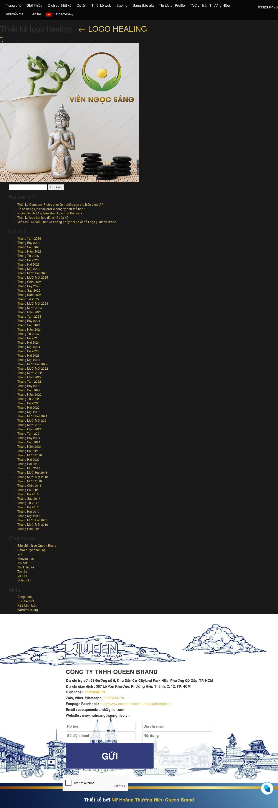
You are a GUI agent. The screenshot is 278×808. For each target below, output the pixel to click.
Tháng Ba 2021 (28, 451)
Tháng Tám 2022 (29, 381)
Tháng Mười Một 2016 (32, 524)
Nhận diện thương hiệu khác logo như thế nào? (49, 213)
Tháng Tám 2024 (29, 316)
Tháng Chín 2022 (29, 377)
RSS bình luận (27, 605)
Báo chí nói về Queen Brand (36, 545)
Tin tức (164, 5)
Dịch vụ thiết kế (59, 5)
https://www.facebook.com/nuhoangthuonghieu (136, 703)
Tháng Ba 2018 (28, 494)
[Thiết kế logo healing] (69, 112)
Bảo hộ (121, 5)
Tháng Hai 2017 (28, 511)
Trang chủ (13, 5)
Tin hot (22, 563)
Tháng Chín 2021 (29, 429)
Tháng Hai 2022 (28, 407)
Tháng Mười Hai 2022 (32, 364)
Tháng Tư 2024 (28, 333)
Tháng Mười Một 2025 (32, 277)
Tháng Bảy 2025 (28, 286)
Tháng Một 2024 (28, 346)
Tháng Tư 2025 (28, 299)
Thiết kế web (101, 5)
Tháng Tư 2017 (28, 503)
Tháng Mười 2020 (29, 455)
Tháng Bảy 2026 (28, 242)
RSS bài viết (25, 601)
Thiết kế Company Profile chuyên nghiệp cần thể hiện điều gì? (60, 204)
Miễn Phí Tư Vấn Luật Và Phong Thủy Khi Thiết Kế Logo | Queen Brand (66, 222)
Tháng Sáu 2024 (28, 325)
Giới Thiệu (34, 5)
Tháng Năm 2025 (29, 294)
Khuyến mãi (15, 13)
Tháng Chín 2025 (29, 281)
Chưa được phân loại (31, 550)
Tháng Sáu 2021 (28, 442)
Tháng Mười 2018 (29, 481)
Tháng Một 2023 (28, 359)
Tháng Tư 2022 (28, 399)
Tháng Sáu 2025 (28, 290)
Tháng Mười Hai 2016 (32, 520)
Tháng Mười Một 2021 (32, 420)
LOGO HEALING (112, 28)
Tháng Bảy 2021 (28, 438)
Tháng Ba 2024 (28, 338)
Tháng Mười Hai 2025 (32, 273)
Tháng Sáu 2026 (28, 247)
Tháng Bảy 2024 (28, 320)
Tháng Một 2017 (28, 516)
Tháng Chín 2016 (29, 529)
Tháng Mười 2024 (29, 307)
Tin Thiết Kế (25, 567)
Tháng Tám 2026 (29, 238)
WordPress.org (27, 609)
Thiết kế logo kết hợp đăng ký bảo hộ (42, 217)
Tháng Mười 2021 (29, 425)
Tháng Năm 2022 (29, 394)
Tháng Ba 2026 (28, 260)
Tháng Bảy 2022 (28, 386)
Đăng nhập (25, 596)
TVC (193, 5)
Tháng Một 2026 (28, 268)
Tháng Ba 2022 (28, 403)
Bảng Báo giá (143, 5)
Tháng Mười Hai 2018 (32, 472)
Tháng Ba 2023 (28, 351)
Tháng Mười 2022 (29, 373)
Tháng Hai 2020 (28, 459)
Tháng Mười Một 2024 (32, 303)
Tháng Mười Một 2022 (32, 368)
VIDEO (22, 576)
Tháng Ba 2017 (28, 507)
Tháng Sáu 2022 (28, 390)
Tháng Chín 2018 (29, 485)
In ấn (20, 554)
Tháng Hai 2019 (28, 464)
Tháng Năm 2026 (29, 251)
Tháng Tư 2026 (28, 255)
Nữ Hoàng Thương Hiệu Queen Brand (152, 799)
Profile (180, 5)
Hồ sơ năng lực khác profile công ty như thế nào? (51, 209)
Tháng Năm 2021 (29, 446)
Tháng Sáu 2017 (28, 498)
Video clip (24, 580)
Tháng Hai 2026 (28, 264)
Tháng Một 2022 (28, 412)
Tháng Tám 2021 (29, 433)
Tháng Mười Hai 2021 (32, 416)
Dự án (81, 5)
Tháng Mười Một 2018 (32, 477)
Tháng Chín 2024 (29, 312)
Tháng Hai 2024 (28, 342)
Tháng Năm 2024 (29, 329)
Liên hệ (35, 13)
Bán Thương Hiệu (216, 5)
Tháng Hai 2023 (28, 355)
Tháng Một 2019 (28, 468)
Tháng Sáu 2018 (28, 490)
